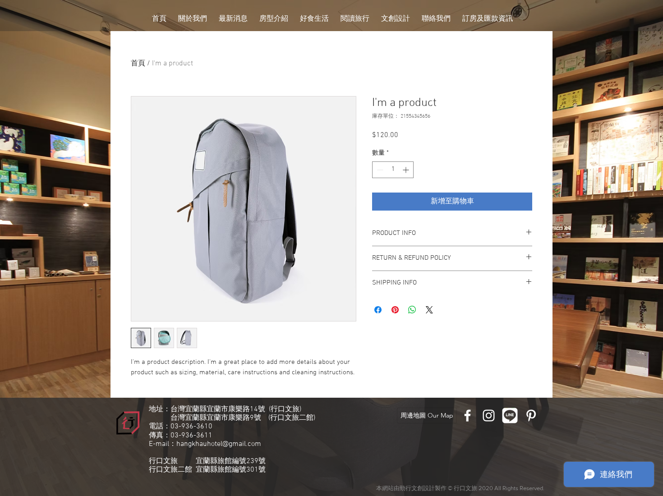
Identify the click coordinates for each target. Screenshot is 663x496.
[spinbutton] (393, 170)
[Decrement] (379, 170)
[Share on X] (429, 309)
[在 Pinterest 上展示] (395, 309)
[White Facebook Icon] (467, 415)
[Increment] (406, 170)
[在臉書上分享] (378, 309)
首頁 (138, 63)
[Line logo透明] (510, 415)
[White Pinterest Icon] (531, 415)
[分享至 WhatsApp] (412, 309)
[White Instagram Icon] (489, 415)
